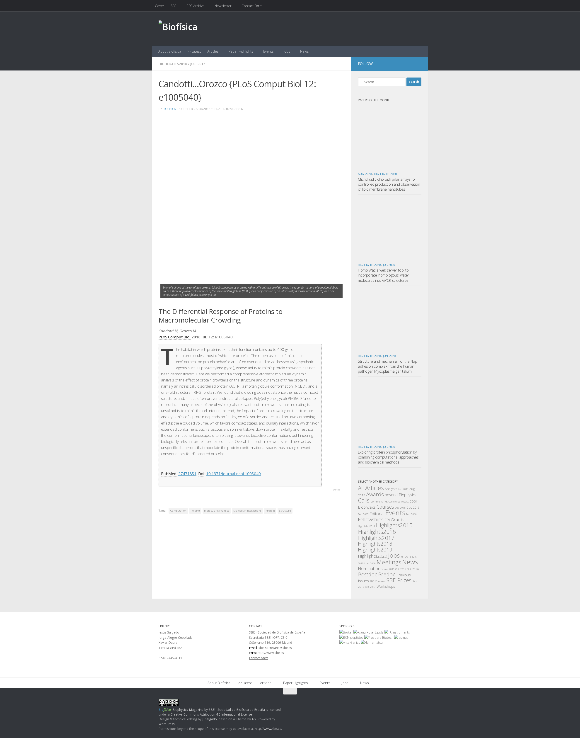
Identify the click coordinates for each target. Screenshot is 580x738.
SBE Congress (378, 581)
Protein (270, 510)
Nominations (370, 568)
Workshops (386, 586)
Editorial (377, 513)
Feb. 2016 (411, 514)
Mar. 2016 (370, 563)
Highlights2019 (375, 549)
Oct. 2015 (400, 569)
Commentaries (379, 501)
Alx (254, 719)
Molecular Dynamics (216, 510)
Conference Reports (399, 501)
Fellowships (371, 519)
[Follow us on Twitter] (410, 64)
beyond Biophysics (400, 495)
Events (268, 51)
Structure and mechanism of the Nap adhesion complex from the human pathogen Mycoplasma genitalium (387, 366)
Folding (195, 510)
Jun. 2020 (389, 356)
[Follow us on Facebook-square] (402, 64)
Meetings (389, 562)
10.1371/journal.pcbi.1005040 (233, 473)
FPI (387, 519)
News (304, 51)
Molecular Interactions (247, 510)
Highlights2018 (375, 543)
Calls (364, 500)
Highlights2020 (385, 174)
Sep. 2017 (370, 586)
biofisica (169, 109)
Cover (159, 5)
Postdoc (367, 574)
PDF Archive (195, 5)
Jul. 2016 (197, 63)
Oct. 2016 (413, 569)
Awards (375, 494)
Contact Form (252, 5)
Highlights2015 (394, 525)
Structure (285, 510)
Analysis (391, 488)
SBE (173, 5)
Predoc (386, 574)
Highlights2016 (173, 63)
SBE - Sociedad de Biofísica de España (237, 709)
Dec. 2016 (412, 508)
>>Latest (194, 51)
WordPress (167, 724)
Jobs (287, 51)
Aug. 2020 (365, 174)
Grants (397, 520)
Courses (385, 506)
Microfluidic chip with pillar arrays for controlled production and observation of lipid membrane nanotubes (389, 184)
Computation (178, 510)
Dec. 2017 (363, 514)
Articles (213, 51)
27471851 (187, 473)
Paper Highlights (241, 51)
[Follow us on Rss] (418, 64)
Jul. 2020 (389, 265)
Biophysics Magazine (187, 709)
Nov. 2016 (389, 569)
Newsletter (223, 5)
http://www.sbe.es (268, 728)
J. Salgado (209, 719)
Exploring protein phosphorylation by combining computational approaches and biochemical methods (388, 457)
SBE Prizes (399, 580)
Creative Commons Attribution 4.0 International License (211, 714)
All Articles (371, 488)
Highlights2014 (366, 526)
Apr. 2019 (403, 489)
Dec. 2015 (400, 507)
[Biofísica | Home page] (178, 28)
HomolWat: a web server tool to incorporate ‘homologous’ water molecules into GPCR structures (383, 275)
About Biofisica (169, 51)
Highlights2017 (376, 537)
